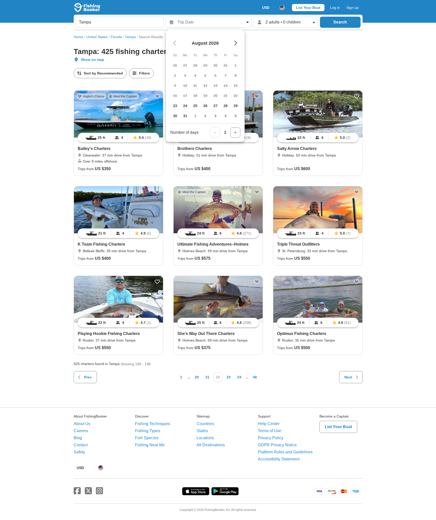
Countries (205, 424)
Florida (116, 37)
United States (97, 37)
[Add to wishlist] (157, 96)
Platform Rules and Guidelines (285, 452)
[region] (118, 137)
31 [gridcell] (185, 116)
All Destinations (211, 445)
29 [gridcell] (236, 106)
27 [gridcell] (215, 106)
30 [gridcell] (175, 116)
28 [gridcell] (226, 106)
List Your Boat (308, 8)
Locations (205, 438)
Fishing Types (147, 431)
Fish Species (146, 438)
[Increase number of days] (235, 132)
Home (78, 37)
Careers (81, 431)
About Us (82, 424)
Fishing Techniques (152, 424)
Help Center (269, 424)
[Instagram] (99, 491)
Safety (79, 452)
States (202, 431)
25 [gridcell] (195, 106)
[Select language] (282, 7)
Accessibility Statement (278, 459)
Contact (81, 445)
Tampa (130, 37)
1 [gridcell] (195, 116)
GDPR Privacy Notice (277, 445)
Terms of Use (269, 431)
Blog (78, 438)
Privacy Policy (270, 438)
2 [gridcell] (205, 116)
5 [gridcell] (236, 116)
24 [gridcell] (185, 106)
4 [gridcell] (226, 116)
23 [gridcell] (175, 106)
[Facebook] (77, 491)
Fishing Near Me (150, 445)
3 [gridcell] (215, 116)
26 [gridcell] (205, 106)
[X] (88, 491)
